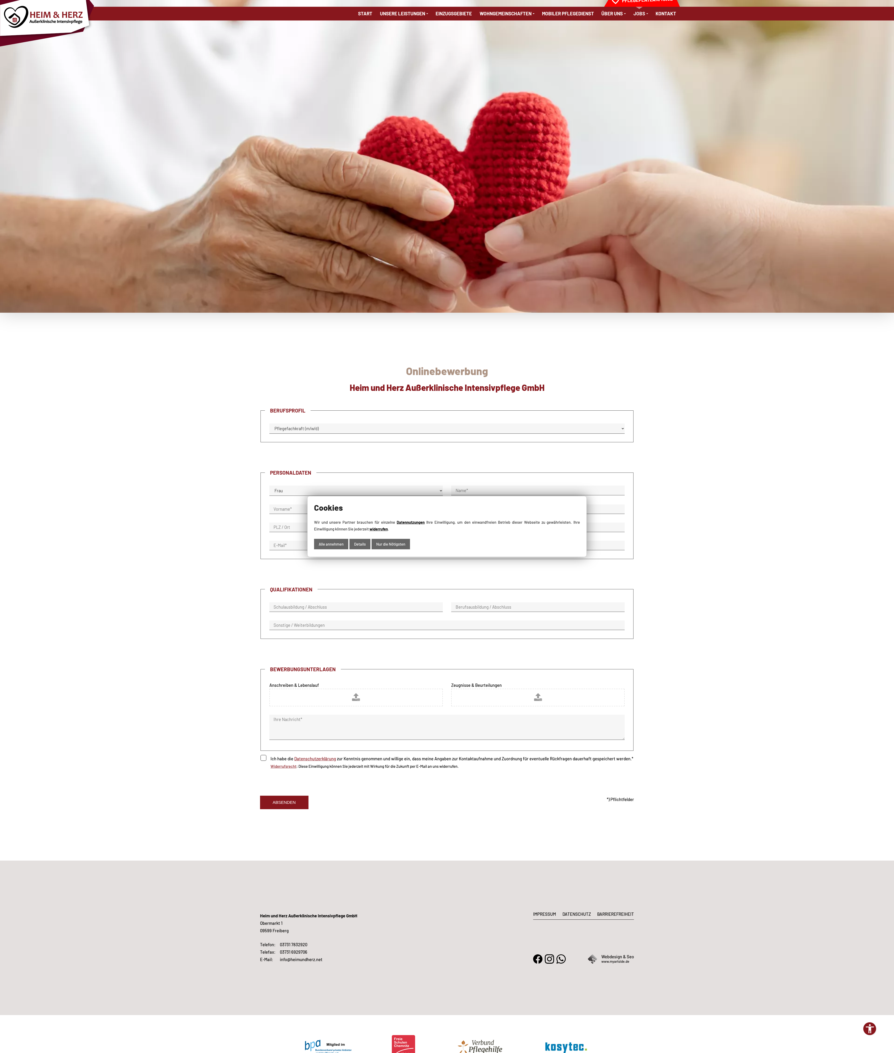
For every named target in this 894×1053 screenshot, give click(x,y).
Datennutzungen (411, 522)
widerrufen (378, 528)
